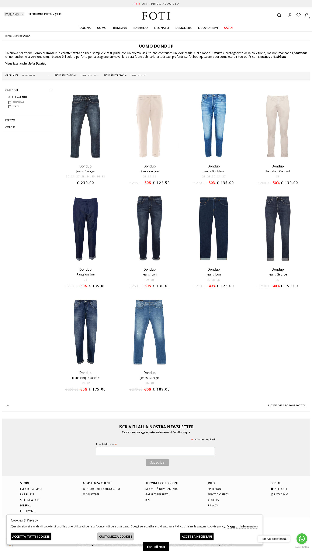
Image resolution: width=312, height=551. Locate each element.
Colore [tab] (10, 127)
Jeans (15, 106)
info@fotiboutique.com (102, 489)
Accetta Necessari (197, 536)
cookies (213, 500)
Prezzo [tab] (10, 120)
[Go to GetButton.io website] (302, 546)
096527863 (92, 494)
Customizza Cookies (115, 536)
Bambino (140, 28)
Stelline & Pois (29, 500)
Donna (85, 28)
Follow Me (27, 511)
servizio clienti (218, 494)
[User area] (290, 15)
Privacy (213, 505)
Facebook (280, 489)
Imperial (25, 505)
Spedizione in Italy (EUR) (45, 14)
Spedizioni (215, 489)
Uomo (102, 28)
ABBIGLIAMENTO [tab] (17, 97)
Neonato (161, 28)
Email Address (106, 444)
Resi (147, 500)
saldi (228, 28)
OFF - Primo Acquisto (156, 4)
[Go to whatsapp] (302, 538)
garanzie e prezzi (157, 494)
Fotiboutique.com (156, 16)
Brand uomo (12, 36)
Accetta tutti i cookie (31, 536)
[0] (307, 15)
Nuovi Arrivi (208, 28)
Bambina (120, 28)
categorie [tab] (12, 90)
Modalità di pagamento (161, 489)
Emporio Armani (31, 489)
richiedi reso (156, 547)
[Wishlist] (299, 15)
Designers (183, 28)
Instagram (280, 494)
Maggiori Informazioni (242, 526)
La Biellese (27, 494)
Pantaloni (18, 102)
